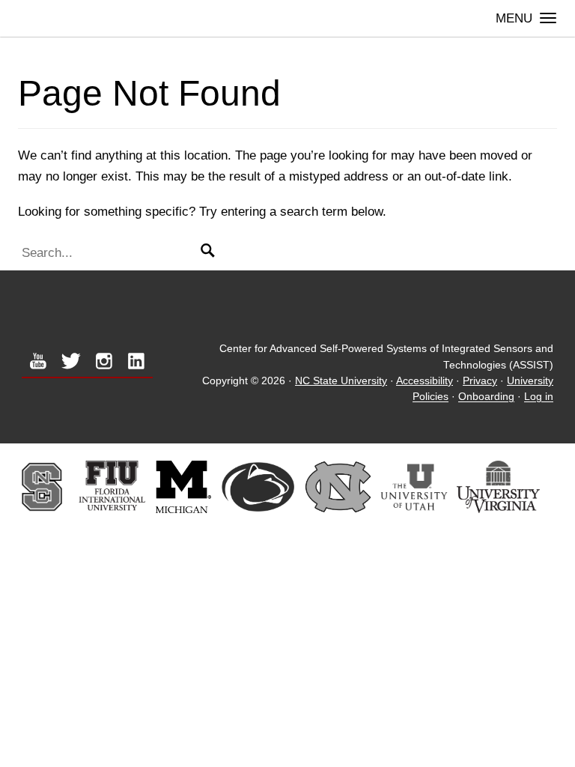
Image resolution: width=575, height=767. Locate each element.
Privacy (480, 380)
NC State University (341, 380)
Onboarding (486, 397)
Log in (538, 397)
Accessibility (424, 380)
